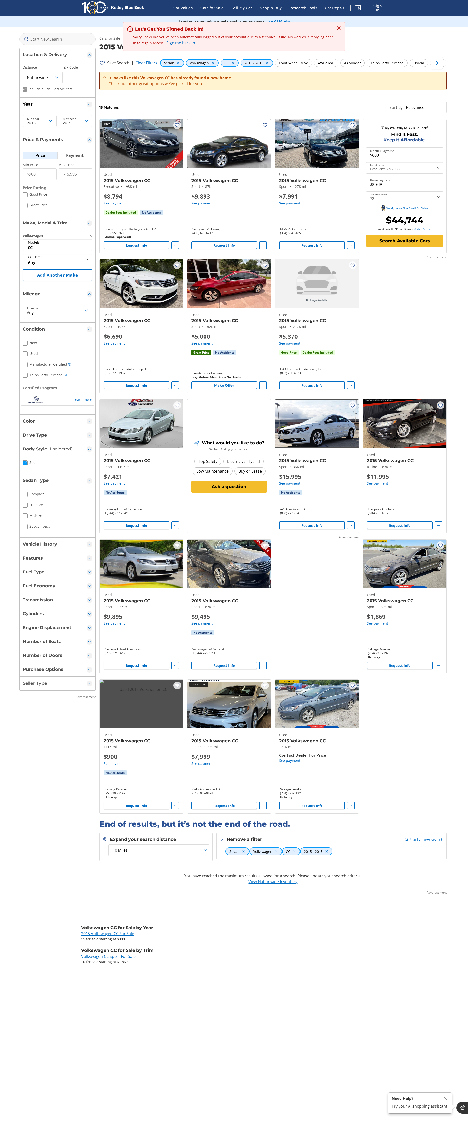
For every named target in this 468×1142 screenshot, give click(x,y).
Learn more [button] (82, 399)
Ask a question (229, 486)
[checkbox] (35, 195)
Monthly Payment (382, 150)
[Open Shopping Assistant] (462, 1108)
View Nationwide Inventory (272, 881)
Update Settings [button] (423, 229)
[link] (151, 212)
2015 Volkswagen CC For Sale (107, 933)
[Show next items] (437, 63)
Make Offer (224, 385)
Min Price (30, 165)
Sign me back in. (181, 43)
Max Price (66, 165)
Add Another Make (57, 275)
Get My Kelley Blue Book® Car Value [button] (407, 208)
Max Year (69, 118)
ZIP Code (71, 67)
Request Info (136, 245)
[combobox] (58, 39)
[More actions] (175, 245)
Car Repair (334, 8)
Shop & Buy (271, 8)
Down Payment (380, 180)
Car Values (183, 8)
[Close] (445, 1098)
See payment (114, 203)
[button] (358, 8)
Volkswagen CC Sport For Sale (108, 956)
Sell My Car (242, 8)
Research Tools (303, 8)
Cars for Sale (212, 8)
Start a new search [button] (426, 839)
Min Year (33, 118)
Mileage (32, 308)
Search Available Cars (404, 241)
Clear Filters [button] (146, 63)
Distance (30, 67)
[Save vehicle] (177, 125)
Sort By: (397, 107)
